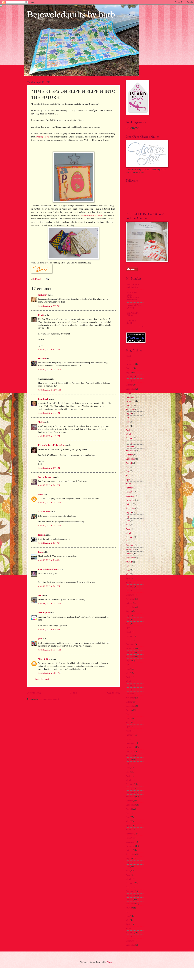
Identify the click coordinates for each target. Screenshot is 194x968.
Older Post (113, 692)
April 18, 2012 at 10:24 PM (49, 603)
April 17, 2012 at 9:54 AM (49, 349)
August (129, 372)
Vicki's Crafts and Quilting (133, 285)
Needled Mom (44, 511)
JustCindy (42, 294)
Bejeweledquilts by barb (71, 14)
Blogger (110, 962)
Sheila (41, 422)
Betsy (40, 552)
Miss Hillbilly (44, 658)
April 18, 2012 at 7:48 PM (49, 586)
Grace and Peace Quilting (134, 306)
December (130, 396)
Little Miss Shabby (131, 322)
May (128, 425)
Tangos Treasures (46, 477)
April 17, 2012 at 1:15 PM (49, 412)
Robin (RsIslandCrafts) (48, 569)
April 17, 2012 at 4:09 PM (49, 467)
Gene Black (43, 398)
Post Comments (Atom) (49, 698)
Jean (40, 638)
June (128, 421)
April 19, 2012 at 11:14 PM (49, 649)
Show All (141, 327)
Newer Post (34, 692)
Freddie (41, 534)
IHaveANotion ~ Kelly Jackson (52, 445)
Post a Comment (42, 678)
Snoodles (42, 358)
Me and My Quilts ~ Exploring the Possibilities (133, 296)
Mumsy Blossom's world (92, 215)
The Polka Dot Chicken (133, 314)
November (130, 363)
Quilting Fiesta (42, 136)
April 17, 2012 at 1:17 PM (49, 436)
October (129, 368)
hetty (40, 595)
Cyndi (41, 314)
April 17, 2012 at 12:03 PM (49, 389)
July (127, 417)
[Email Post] (47, 279)
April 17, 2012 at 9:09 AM (49, 305)
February (130, 376)
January (129, 359)
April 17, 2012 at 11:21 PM (49, 502)
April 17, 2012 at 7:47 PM (49, 485)
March (128, 355)
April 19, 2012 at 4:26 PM (49, 629)
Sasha (40, 494)
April (128, 430)
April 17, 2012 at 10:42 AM (49, 369)
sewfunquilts (44, 612)
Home (74, 692)
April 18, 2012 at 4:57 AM (49, 542)
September (130, 388)
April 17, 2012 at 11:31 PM (49, 525)
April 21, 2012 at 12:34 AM (49, 672)
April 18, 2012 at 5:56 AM (49, 560)
